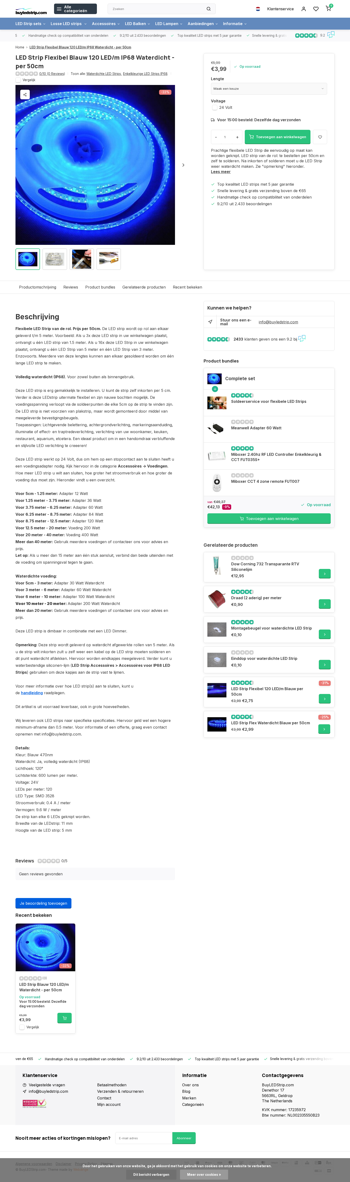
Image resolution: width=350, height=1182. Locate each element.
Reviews (70, 287)
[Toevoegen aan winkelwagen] (64, 1018)
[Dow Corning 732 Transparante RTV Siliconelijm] (216, 565)
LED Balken (135, 23)
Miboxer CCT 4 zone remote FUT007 (265, 481)
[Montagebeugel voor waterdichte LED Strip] (216, 629)
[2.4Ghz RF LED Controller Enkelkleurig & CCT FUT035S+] (216, 455)
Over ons (190, 1084)
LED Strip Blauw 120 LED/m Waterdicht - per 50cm (44, 987)
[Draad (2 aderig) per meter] (216, 599)
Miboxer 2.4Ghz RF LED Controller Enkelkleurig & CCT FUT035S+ (276, 457)
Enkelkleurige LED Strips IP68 (145, 74)
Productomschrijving (37, 287)
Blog (186, 1091)
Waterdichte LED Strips (104, 74)
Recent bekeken (187, 287)
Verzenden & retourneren (120, 1091)
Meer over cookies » (204, 1175)
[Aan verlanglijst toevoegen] (68, 930)
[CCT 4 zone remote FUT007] (216, 482)
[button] (183, 165)
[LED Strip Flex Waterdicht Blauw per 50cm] (216, 724)
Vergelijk (29, 80)
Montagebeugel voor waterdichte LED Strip (271, 628)
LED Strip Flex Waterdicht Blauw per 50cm (270, 722)
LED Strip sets (28, 23)
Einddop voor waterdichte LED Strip (264, 658)
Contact (104, 1098)
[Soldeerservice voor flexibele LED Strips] (216, 402)
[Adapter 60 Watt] (216, 429)
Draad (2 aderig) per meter (256, 597)
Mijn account (108, 1104)
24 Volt (225, 107)
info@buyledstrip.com (278, 322)
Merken (189, 1098)
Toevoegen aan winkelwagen (272, 518)
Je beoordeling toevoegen (43, 903)
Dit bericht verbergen (151, 1175)
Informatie (233, 23)
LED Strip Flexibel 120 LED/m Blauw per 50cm (267, 691)
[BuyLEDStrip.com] (31, 9)
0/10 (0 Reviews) (52, 74)
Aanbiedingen (201, 23)
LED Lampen (166, 23)
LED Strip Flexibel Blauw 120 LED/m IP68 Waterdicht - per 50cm (80, 47)
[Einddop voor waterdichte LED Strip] (216, 659)
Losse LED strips (67, 23)
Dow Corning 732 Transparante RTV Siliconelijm (265, 567)
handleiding (32, 692)
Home (19, 47)
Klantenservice (280, 8)
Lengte (217, 78)
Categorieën (193, 1104)
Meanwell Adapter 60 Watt (256, 428)
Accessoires (104, 23)
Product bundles (100, 287)
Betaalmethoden (111, 1084)
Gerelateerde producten (144, 287)
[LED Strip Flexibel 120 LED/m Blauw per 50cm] (216, 690)
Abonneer (184, 1138)
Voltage (218, 101)
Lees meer (221, 171)
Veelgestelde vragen (47, 1084)
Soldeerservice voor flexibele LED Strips (268, 401)
